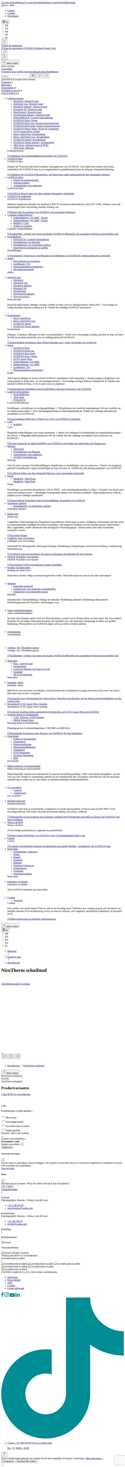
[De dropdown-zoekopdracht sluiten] (46, 75)
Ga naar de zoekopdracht (37, 2)
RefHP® (17, 424)
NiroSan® (18, 280)
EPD (15, 758)
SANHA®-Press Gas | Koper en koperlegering (36, 123)
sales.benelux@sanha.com (20, 1208)
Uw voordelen (14, 787)
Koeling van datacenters (18, 567)
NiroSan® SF (20, 288)
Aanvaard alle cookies (26, 1461)
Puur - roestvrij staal (23, 663)
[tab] (25, 1065)
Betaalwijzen (39, 71)
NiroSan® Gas (20, 283)
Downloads (12, 16)
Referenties (12, 849)
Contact (11, 10)
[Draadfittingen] (58, 255)
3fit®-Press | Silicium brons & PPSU (31, 145)
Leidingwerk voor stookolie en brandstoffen (34, 589)
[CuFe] (56, 443)
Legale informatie (15, 1288)
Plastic (10, 476)
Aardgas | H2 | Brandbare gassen (23, 647)
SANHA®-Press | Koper (25, 120)
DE (6, 25)
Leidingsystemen (15, 98)
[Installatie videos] (65, 701)
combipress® (19, 793)
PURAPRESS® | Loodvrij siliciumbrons (33, 117)
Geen (10, 1186)
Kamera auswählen (10, 1144)
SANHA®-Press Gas (23, 351)
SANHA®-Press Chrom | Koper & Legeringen (36, 128)
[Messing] (45, 473)
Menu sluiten (12, 63)
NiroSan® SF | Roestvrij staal (27, 109)
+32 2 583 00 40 (15, 1205)
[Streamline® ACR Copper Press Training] (53, 712)
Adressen (28, 71)
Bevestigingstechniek (23, 269)
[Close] (2, 1053)
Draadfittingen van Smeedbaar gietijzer (32, 245)
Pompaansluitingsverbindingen (28, 266)
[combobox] (15, 76)
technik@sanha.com (17, 1224)
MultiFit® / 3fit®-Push (24, 481)
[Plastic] (46, 500)
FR (6, 31)
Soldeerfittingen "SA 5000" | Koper (30, 220)
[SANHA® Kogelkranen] (41, 212)
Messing (11, 446)
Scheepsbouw (20, 868)
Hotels (16, 854)
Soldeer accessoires (22, 226)
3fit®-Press (18, 397)
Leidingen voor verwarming (20, 538)
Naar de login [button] (7, 1168)
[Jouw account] (4, 57)
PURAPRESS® (21, 394)
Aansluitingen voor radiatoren (27, 185)
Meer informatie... (94, 1458)
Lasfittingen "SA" (22, 264)
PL (6, 37)
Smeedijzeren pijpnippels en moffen (30, 247)
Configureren (8, 1461)
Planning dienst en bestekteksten (22, 714)
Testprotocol (19, 741)
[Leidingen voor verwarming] (49, 554)
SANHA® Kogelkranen (19, 196)
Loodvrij (17, 790)
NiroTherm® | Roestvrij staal (27, 112)
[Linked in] (17, 1296)
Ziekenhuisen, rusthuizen (25, 851)
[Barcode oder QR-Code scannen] (33, 75)
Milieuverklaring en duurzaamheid (23, 766)
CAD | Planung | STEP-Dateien (28, 717)
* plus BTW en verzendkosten (15, 1094)
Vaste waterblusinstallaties (19, 610)
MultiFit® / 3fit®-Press (24, 479)
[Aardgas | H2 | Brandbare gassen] (62, 655)
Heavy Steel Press (22, 318)
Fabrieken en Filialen (17, 881)
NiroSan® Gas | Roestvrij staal (28, 104)
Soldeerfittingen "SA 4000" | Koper (30, 217)
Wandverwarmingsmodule (26, 180)
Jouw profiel (17, 71)
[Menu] (4, 41)
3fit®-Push (18, 449)
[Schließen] (2, 1136)
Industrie (11, 583)
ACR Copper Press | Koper (26, 131)
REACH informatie (22, 674)
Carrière (11, 13)
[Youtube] (12, 1296)
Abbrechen (7, 1147)
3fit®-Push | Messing (23, 148)
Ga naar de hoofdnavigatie (62, 2)
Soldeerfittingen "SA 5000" (26, 364)
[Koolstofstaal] (51, 342)
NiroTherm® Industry (24, 294)
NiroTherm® (19, 291)
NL (6, 34)
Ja (3, 1186)
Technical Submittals (23, 755)
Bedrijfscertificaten (16, 801)
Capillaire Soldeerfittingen (19, 215)
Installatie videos (15, 682)
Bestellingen (52, 71)
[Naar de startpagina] (11, 45)
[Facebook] (2, 1296)
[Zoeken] (4, 52)
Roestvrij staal (14, 277)
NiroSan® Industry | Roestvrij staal (30, 106)
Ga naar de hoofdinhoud (13, 2)
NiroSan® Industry (22, 285)
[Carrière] (31, 919)
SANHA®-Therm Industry (26, 326)
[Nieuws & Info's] (46, 835)
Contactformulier (9, 1189)
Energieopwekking (22, 873)
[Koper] (49, 389)
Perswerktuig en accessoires (26, 261)
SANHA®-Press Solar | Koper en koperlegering (36, 126)
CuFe (10, 421)
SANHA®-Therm (22, 323)
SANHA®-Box (15, 158)
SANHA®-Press (21, 348)
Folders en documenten (24, 739)
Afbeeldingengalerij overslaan (15, 984)
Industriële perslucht (23, 586)
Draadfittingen (14, 236)
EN (6, 28)
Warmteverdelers (21, 183)
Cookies (11, 1285)
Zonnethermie (14, 631)
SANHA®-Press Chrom (25, 356)
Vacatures (18, 900)
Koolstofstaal (13, 315)
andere (10, 258)
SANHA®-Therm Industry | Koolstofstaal (33, 142)
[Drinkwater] (17, 535)
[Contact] (59, 846)
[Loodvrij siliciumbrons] (43, 419)
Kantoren (17, 860)
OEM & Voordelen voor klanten (22, 557)
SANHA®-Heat (15, 177)
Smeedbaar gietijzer (16, 503)
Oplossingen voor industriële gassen (30, 591)
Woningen (18, 871)
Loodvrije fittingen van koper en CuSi (31, 669)
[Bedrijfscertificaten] (65, 819)
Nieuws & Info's (15, 822)
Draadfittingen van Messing (26, 242)
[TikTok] (62, 1437)
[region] (62, 1023)
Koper (10, 345)
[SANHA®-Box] (58, 174)
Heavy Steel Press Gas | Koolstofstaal (31, 137)
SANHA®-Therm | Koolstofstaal (29, 139)
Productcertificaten (22, 744)
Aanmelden (6, 69)
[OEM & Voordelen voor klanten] (34, 564)
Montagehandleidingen (24, 747)
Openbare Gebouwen (23, 865)
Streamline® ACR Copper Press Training (27, 704)
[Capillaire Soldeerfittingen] (62, 234)
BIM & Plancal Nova (23, 720)
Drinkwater (12, 514)
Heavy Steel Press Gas (24, 321)
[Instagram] (7, 1296)
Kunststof (18, 672)
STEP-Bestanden (21, 752)
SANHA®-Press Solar (24, 353)
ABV (10, 1282)
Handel (16, 857)
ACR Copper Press (22, 359)
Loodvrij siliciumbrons (18, 391)
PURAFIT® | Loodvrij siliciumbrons (31, 239)
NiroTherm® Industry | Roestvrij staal (31, 115)
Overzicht (6, 71)
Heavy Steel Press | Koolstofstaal (29, 134)
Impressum (12, 1277)
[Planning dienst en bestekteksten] (44, 733)
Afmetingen (19, 750)
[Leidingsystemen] (37, 156)
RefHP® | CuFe (21, 223)
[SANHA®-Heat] (40, 193)
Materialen (12, 661)
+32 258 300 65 (15, 1221)
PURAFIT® (19, 400)
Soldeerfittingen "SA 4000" (26, 362)
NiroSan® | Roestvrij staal (26, 101)
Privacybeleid (13, 1280)
